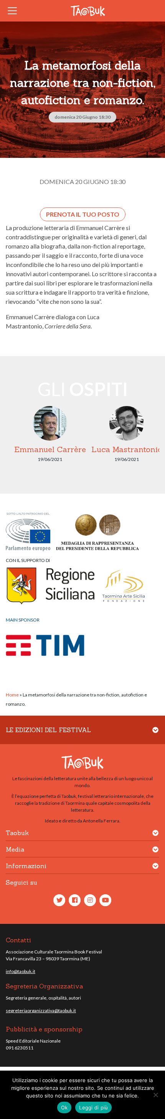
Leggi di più (93, 1107)
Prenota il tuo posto (82, 214)
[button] (155, 734)
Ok (64, 1107)
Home (12, 695)
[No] (155, 1095)
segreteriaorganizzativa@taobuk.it (41, 1010)
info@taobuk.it (20, 971)
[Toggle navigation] (14, 10)
